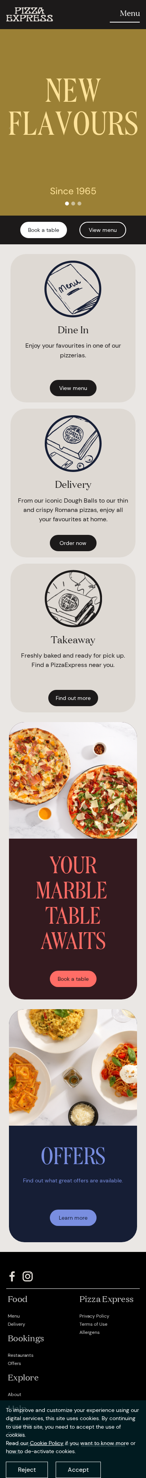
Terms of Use (93, 1324)
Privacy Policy (94, 1316)
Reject (27, 1470)
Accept (78, 1470)
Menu (14, 1316)
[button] (10, 128)
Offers (14, 1363)
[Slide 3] (79, 203)
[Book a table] (73, 969)
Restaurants (20, 1355)
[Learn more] (73, 1208)
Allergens (89, 1332)
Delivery (16, 1324)
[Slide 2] (73, 203)
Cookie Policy (46, 1443)
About (14, 1394)
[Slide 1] (67, 203)
